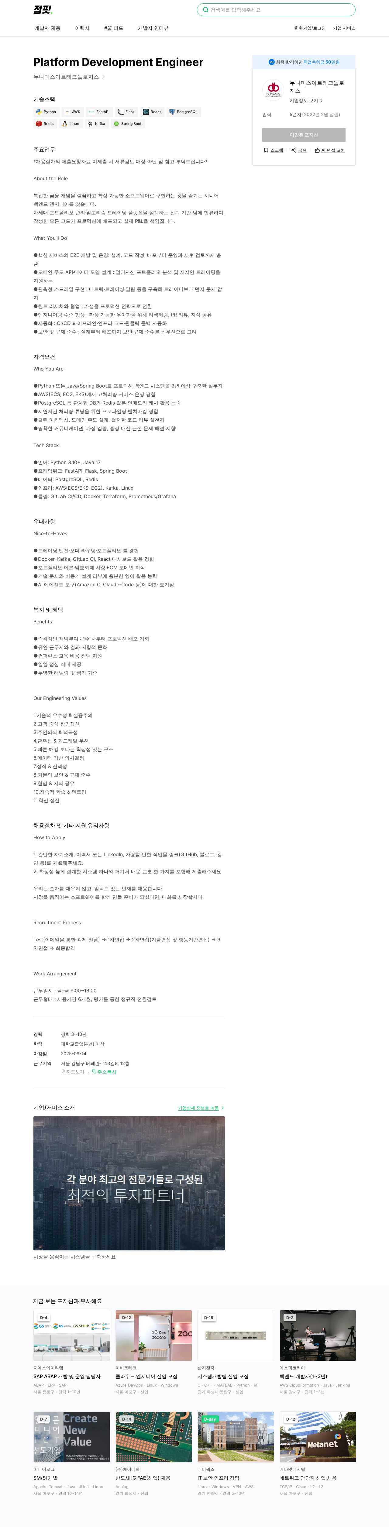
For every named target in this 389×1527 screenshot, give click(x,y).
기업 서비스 (344, 27)
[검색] (205, 10)
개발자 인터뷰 (153, 28)
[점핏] (42, 9)
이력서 (82, 28)
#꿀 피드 (113, 28)
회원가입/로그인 (310, 27)
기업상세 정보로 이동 (198, 1107)
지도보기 (75, 1071)
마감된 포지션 (304, 135)
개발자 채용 (47, 28)
